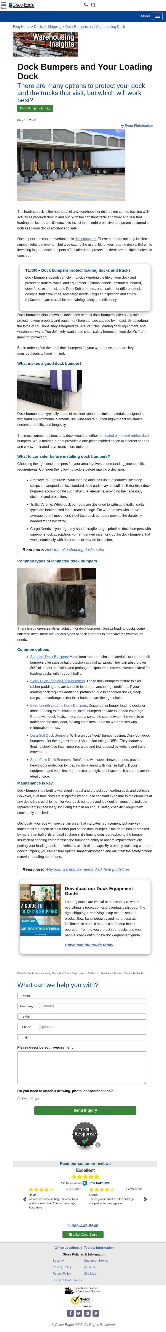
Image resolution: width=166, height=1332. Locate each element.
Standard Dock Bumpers (49, 657)
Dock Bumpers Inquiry (35, 108)
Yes (24, 1099)
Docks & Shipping (48, 27)
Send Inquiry (85, 1110)
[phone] (87, 5)
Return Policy (62, 1273)
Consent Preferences (67, 1280)
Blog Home (21, 27)
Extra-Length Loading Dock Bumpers (58, 705)
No (37, 1099)
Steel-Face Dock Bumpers (50, 760)
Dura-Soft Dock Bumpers (49, 735)
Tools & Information (99, 1247)
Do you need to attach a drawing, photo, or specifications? (65, 1091)
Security (58, 1260)
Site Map (90, 1273)
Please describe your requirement (45, 1047)
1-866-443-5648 (83, 1225)
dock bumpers (85, 239)
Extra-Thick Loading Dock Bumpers (57, 681)
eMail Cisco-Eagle (84, 1234)
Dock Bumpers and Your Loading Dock (95, 27)
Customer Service (96, 1260)
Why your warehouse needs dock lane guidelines (87, 869)
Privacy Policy (62, 1267)
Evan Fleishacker (139, 126)
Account (89, 1267)
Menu (145, 16)
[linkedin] (87, 1313)
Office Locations (67, 1247)
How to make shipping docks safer (74, 549)
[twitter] (79, 1313)
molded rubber (130, 435)
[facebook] (70, 1313)
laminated (106, 435)
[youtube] (96, 1313)
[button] (93, 5)
